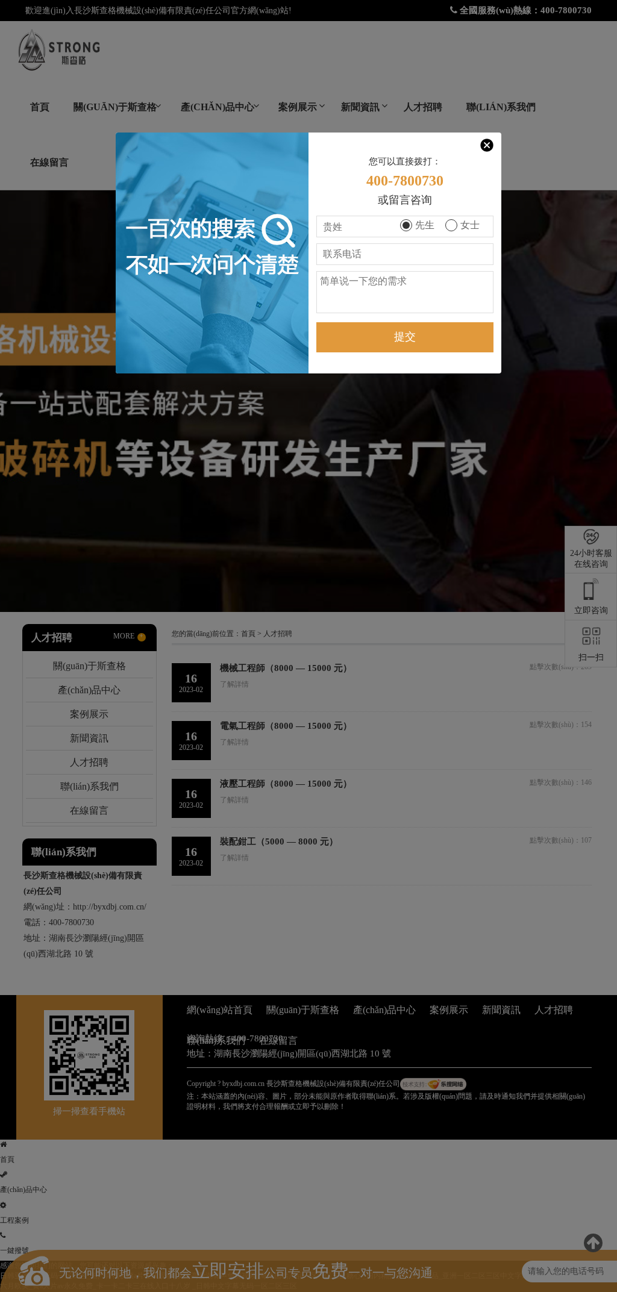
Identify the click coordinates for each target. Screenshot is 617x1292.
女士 (470, 225)
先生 (424, 225)
